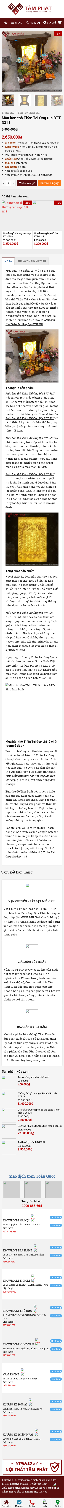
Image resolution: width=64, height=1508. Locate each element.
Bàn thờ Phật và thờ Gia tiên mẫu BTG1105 (40, 1125)
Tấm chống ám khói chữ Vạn (33, 1077)
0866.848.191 (9, 1261)
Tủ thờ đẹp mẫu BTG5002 (31, 1142)
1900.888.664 (9, 1385)
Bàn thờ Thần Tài (29, 112)
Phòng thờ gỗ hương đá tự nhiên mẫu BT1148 (37, 1095)
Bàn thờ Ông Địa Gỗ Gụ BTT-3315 (46, 235)
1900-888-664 (32, 1205)
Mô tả (8, 261)
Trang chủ (8, 112)
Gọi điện (56, 1225)
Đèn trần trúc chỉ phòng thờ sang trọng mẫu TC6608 (39, 1111)
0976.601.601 (9, 1325)
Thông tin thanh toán (32, 261)
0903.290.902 (9, 1291)
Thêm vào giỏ (27, 183)
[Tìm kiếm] (33, 22)
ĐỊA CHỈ (51, 22)
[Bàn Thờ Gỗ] (32, 9)
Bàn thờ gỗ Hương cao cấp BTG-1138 (17, 235)
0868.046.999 (9, 1415)
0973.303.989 (9, 1231)
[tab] (8, 261)
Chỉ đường (56, 1217)
